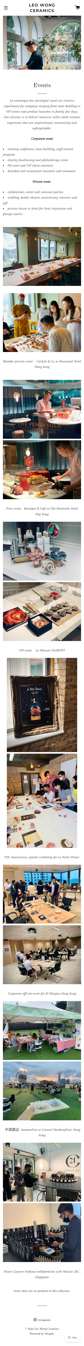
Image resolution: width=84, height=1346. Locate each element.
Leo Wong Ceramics (42, 8)
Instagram (44, 1320)
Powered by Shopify (42, 1333)
